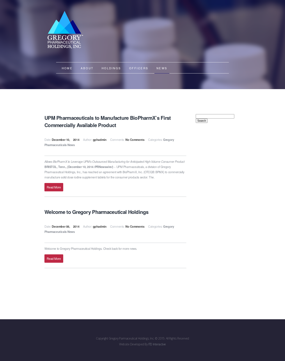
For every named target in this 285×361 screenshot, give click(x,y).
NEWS (161, 68)
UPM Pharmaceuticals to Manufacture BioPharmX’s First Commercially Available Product (107, 121)
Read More (54, 187)
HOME (67, 68)
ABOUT (87, 68)
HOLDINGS (111, 68)
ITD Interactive (157, 344)
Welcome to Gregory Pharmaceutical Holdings (96, 211)
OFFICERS (138, 68)
